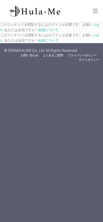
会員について (48, 30)
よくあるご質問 (53, 55)
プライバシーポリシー (82, 55)
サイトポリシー (89, 60)
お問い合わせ (29, 55)
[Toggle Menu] (95, 11)
